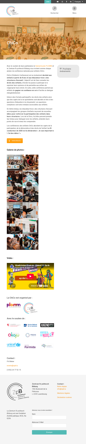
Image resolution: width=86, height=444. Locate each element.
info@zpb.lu (61, 389)
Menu (74, 13)
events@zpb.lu (12, 366)
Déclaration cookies (64, 397)
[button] (78, 1)
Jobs (48, 2)
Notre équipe (62, 386)
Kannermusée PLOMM (43, 66)
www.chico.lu (16, 141)
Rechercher (55, 13)
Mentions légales (63, 393)
